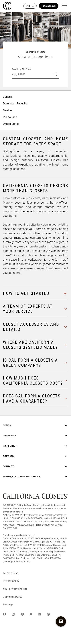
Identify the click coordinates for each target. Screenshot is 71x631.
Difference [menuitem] (10, 435)
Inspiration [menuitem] (10, 445)
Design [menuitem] (7, 425)
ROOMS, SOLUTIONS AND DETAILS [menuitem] (21, 476)
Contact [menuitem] (8, 466)
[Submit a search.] (55, 74)
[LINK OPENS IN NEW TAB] (4, 614)
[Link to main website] (35, 497)
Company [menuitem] (8, 456)
